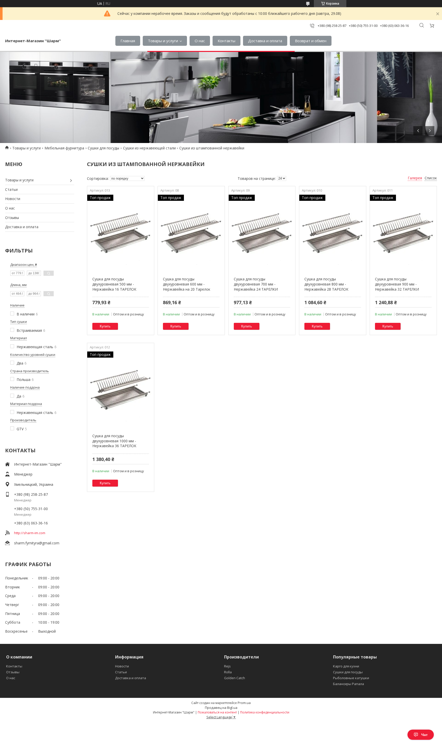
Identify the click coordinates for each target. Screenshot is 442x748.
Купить (105, 326)
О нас (200, 40)
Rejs (227, 666)
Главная (127, 40)
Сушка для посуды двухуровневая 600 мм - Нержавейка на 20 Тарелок (186, 284)
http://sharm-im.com (29, 533)
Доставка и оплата (265, 40)
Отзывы (12, 217)
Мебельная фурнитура (64, 148)
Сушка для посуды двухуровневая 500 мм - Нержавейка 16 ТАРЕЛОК (114, 284)
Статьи (11, 189)
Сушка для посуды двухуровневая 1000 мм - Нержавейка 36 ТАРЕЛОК (114, 440)
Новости (12, 198)
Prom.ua (244, 702)
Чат (424, 735)
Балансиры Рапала (348, 683)
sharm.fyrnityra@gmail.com (36, 543)
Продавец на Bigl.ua (221, 707)
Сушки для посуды (103, 148)
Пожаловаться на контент (217, 712)
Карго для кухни (346, 666)
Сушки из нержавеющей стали (149, 148)
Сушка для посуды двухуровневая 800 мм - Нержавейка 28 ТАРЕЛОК (326, 284)
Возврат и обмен (310, 40)
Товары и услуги (163, 40)
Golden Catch (234, 678)
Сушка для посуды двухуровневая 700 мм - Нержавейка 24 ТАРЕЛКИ (256, 284)
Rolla (228, 672)
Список (431, 177)
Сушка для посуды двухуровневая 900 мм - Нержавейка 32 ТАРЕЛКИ (397, 284)
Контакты (226, 40)
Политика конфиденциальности (264, 712)
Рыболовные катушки (351, 678)
